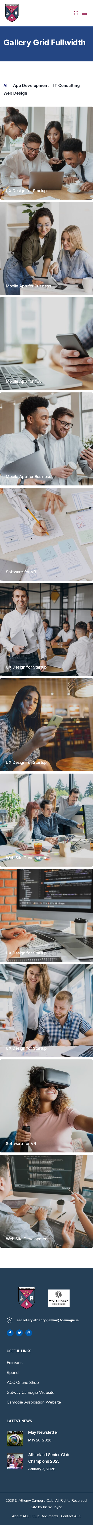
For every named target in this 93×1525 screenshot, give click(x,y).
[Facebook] (10, 1332)
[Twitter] (19, 1332)
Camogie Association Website (34, 1402)
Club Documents (45, 1516)
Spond (13, 1372)
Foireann (15, 1362)
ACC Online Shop (23, 1382)
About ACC (21, 1516)
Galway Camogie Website (30, 1392)
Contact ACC (71, 1516)
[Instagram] (28, 1332)
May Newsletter (43, 1432)
